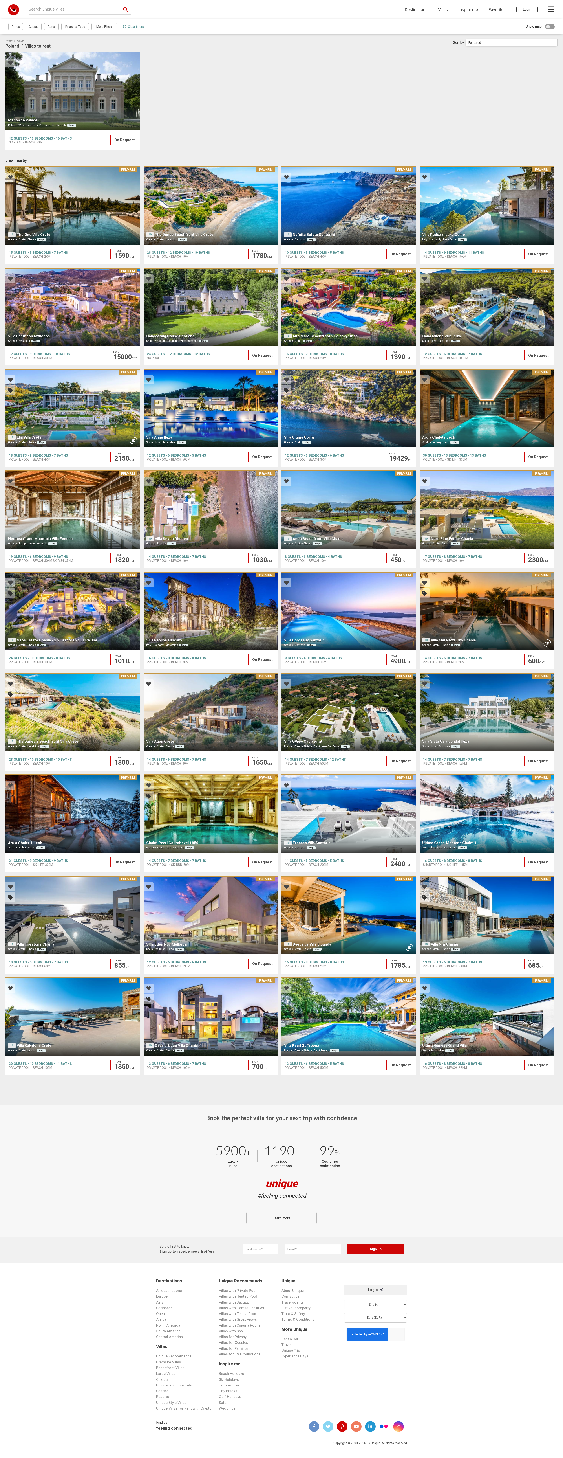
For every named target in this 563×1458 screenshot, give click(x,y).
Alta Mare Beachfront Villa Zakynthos (325, 336)
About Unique (293, 1290)
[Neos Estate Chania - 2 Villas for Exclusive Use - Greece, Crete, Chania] (72, 611)
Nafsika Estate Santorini (314, 234)
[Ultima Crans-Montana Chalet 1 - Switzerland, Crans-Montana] (487, 813)
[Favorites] (10, 63)
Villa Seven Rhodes (171, 538)
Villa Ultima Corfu (299, 437)
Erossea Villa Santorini (312, 843)
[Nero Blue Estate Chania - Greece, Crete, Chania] (487, 509)
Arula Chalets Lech (438, 437)
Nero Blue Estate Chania (452, 538)
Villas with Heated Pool (238, 1296)
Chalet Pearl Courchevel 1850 (172, 843)
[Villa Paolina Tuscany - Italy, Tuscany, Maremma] (211, 611)
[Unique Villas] (13, 9)
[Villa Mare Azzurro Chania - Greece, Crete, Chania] (487, 611)
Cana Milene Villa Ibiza (441, 336)
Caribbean (164, 1308)
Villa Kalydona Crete (34, 1045)
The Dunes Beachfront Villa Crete (184, 234)
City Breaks (228, 1391)
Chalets (162, 1379)
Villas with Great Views (238, 1319)
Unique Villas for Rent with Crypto (184, 1408)
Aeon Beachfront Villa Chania (318, 538)
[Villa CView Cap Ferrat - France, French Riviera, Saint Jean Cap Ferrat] (349, 712)
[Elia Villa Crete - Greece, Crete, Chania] (72, 408)
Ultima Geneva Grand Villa (444, 1045)
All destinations (169, 1290)
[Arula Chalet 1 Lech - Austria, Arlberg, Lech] (72, 813)
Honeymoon (229, 1385)
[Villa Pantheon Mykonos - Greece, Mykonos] (72, 307)
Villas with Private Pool (237, 1290)
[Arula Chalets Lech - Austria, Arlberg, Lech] (487, 408)
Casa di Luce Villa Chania (176, 1045)
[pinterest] (343, 1426)
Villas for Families (234, 1348)
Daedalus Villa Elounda (312, 944)
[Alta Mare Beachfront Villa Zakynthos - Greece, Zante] (349, 307)
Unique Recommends (174, 1356)
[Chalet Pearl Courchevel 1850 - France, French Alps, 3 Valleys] (211, 813)
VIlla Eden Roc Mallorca (166, 944)
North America (168, 1325)
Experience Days (295, 1356)
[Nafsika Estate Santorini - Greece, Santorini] (349, 205)
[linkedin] (372, 1426)
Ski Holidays (229, 1379)
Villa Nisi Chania (444, 944)
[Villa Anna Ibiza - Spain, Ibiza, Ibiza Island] (211, 408)
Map (71, 125)
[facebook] (315, 1426)
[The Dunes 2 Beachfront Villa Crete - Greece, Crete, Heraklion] (72, 712)
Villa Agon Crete (160, 741)
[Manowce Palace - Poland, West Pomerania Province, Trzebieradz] (72, 91)
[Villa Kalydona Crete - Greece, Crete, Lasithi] (72, 1016)
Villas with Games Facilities (241, 1308)
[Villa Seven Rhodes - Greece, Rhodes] (211, 509)
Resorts (162, 1396)
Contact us (291, 1296)
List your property (296, 1308)
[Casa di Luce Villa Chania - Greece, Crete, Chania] (211, 1016)
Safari (224, 1402)
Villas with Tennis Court (238, 1313)
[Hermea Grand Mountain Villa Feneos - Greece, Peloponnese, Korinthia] (72, 509)
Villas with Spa (231, 1331)
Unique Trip (291, 1350)
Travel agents (293, 1302)
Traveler (288, 1344)
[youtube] (358, 1426)
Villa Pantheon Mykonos (29, 336)
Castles (162, 1391)
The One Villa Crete (33, 234)
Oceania (163, 1313)
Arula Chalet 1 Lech (25, 843)
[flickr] (384, 1427)
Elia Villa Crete (29, 437)
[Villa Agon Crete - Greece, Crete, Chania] (211, 712)
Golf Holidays (230, 1396)
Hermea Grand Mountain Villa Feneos (40, 538)
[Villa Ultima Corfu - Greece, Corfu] (349, 408)
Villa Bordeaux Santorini (304, 640)
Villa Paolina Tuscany (164, 640)
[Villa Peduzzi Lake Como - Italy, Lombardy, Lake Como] (487, 205)
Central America (169, 1337)
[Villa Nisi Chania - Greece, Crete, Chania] (487, 915)
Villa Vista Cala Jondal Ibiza (445, 741)
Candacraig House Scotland (170, 336)
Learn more (281, 1218)
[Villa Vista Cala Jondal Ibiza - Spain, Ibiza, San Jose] (487, 712)
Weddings (227, 1408)
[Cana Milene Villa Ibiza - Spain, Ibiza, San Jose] (487, 307)
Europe (162, 1296)
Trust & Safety (293, 1313)
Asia (159, 1302)
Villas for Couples (233, 1342)
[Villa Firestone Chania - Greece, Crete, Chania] (72, 915)
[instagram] (400, 1426)
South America (168, 1331)
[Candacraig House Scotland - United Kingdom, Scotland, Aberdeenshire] (211, 307)
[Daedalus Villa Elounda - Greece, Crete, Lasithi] (349, 915)
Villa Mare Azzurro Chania (453, 640)
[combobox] (512, 42)
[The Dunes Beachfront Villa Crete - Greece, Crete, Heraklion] (211, 205)
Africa (161, 1319)
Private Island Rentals (174, 1385)
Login (373, 1290)
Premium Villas (168, 1362)
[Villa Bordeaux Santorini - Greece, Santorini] (349, 611)
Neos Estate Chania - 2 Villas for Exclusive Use (57, 640)
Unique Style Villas (171, 1402)
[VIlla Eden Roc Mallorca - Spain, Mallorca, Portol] (211, 915)
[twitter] (329, 1426)
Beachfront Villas (170, 1368)
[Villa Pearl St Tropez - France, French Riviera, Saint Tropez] (349, 1016)
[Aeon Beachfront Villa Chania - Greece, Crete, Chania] (349, 509)
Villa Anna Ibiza (159, 437)
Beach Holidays (231, 1373)
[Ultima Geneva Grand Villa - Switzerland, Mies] (487, 1016)
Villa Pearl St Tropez (301, 1045)
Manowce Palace (22, 120)
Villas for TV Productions (239, 1354)
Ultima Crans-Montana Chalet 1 (449, 843)
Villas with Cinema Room (239, 1325)
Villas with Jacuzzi (234, 1302)
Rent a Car (290, 1339)
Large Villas (165, 1373)
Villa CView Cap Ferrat (303, 741)
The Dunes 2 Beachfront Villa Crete (47, 741)
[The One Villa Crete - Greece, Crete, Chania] (72, 205)
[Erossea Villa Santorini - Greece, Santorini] (349, 813)
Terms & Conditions (298, 1319)
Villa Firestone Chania (35, 944)
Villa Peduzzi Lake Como (443, 234)
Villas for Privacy (233, 1337)
